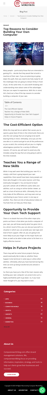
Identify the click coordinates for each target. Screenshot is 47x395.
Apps (23, 299)
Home (5, 16)
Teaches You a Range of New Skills (17, 112)
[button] (42, 390)
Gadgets (23, 314)
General (12, 16)
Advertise (23, 390)
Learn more (11, 374)
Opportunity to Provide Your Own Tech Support (21, 114)
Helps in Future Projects (13, 117)
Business (23, 302)
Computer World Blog (35, 386)
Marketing (23, 322)
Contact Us (35, 390)
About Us (12, 390)
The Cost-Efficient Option (13, 109)
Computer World (23, 306)
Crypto (23, 310)
